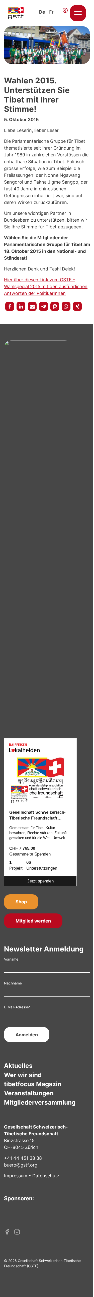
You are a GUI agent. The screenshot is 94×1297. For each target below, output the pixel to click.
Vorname (11, 959)
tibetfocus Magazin (32, 1084)
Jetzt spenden (40, 881)
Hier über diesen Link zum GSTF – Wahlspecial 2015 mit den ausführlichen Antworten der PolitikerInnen (45, 286)
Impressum (15, 1175)
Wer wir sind (23, 1075)
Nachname (13, 983)
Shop (21, 901)
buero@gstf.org (20, 1165)
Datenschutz (45, 1175)
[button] (9, 306)
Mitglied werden (33, 921)
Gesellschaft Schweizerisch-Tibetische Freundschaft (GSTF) (37, 816)
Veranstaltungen (29, 1093)
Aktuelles (18, 1065)
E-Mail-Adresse (17, 1007)
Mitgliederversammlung (39, 1102)
